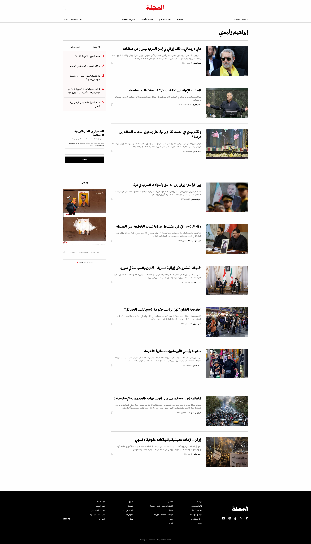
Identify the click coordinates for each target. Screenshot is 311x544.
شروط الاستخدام (98, 510)
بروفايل (199, 523)
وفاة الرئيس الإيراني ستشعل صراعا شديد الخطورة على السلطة (158, 226)
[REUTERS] (227, 280)
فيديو (131, 502)
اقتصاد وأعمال (147, 19)
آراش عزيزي (197, 105)
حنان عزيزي (197, 151)
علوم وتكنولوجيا (128, 19)
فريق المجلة (100, 506)
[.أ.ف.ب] (227, 363)
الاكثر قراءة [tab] (95, 47)
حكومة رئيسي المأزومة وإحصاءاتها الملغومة (172, 351)
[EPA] (227, 322)
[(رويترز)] (227, 61)
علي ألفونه (197, 63)
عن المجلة (101, 502)
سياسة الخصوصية (97, 515)
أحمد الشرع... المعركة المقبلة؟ (87, 56)
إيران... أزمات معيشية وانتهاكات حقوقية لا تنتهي (168, 440)
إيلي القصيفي (196, 199)
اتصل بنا (102, 519)
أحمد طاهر (197, 454)
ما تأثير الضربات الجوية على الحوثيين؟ (84, 66)
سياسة (180, 19)
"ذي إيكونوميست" (194, 241)
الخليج (170, 502)
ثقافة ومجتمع (165, 19)
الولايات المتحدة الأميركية (163, 515)
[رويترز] (227, 197)
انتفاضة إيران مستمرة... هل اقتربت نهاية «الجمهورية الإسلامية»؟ (157, 398)
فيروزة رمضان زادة (194, 413)
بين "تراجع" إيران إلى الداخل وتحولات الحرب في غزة (167, 185)
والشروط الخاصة (99, 145)
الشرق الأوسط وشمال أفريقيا (161, 506)
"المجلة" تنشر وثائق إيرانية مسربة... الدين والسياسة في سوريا (160, 268)
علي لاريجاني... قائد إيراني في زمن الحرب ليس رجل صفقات (162, 49)
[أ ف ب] (227, 103)
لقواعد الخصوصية (74, 143)
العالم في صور (127, 510)
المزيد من (86, 262)
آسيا (171, 519)
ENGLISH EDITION (241, 19)
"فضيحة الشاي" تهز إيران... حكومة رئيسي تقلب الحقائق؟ (162, 309)
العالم (171, 523)
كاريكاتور (84, 183)
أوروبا (171, 510)
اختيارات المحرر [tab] (74, 47)
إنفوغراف (129, 515)
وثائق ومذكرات (196, 519)
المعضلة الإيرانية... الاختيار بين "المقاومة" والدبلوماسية (165, 90)
